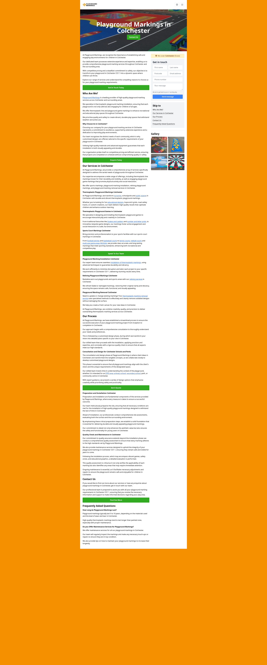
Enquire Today (116, 160)
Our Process (157, 117)
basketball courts (110, 241)
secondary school (134, 373)
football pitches (93, 241)
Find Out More (116, 500)
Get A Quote (116, 388)
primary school (120, 373)
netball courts (136, 241)
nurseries (117, 196)
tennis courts (125, 241)
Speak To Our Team (116, 253)
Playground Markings (91, 97)
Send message (168, 97)
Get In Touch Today (116, 87)
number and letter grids (136, 221)
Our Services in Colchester (163, 113)
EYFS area (109, 373)
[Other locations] (177, 5)
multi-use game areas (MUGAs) (95, 243)
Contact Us (133, 37)
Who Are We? (158, 109)
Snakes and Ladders (115, 221)
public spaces (141, 196)
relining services (136, 279)
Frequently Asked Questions (164, 124)
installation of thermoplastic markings (126, 262)
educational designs (115, 202)
